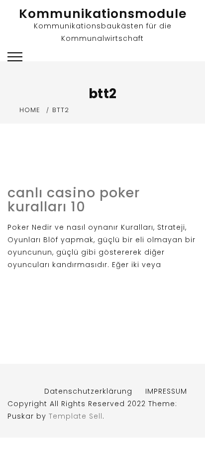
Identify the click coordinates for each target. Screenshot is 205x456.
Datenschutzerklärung (88, 391)
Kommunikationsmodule (103, 13)
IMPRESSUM (166, 391)
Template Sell (75, 416)
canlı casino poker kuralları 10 (73, 199)
